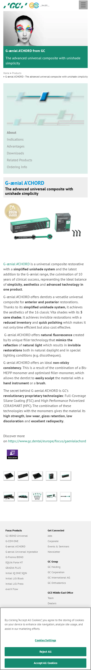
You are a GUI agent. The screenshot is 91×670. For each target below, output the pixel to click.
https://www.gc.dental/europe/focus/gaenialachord (47, 441)
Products (16, 73)
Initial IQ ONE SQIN (16, 573)
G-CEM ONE (12, 541)
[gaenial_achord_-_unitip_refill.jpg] (53, 475)
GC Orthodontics (57, 582)
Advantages (16, 146)
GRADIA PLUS (13, 567)
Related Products (19, 160)
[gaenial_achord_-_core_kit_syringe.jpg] (10, 475)
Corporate (53, 541)
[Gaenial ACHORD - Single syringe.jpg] (66, 496)
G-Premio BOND (14, 557)
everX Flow (12, 589)
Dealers (52, 603)
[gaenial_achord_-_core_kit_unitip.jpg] (24, 475)
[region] (45, 638)
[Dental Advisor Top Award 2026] (13, 210)
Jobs (50, 535)
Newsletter (54, 551)
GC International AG (59, 577)
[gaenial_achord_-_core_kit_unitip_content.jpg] (10, 496)
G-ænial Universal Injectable (22, 551)
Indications (15, 139)
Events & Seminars (58, 546)
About (11, 132)
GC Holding (54, 566)
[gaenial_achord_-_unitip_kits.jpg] (24, 496)
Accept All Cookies (45, 663)
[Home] (15, 5)
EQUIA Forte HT (14, 562)
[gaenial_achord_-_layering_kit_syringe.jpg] (39, 475)
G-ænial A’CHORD (16, 264)
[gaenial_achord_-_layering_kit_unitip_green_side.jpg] (66, 475)
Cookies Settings (45, 640)
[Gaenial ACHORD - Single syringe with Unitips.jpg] (53, 496)
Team (51, 598)
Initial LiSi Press (14, 583)
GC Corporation (56, 572)
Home (6, 73)
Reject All (45, 652)
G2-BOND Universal (17, 535)
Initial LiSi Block (15, 578)
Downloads (15, 153)
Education (12, 457)
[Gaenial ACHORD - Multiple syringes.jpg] (39, 496)
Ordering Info (17, 167)
